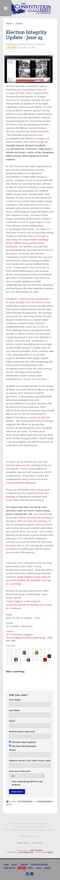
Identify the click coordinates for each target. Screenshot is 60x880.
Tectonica (48, 852)
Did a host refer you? (19, 771)
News (30, 868)
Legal (38, 868)
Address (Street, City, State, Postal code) (30, 760)
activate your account (18, 465)
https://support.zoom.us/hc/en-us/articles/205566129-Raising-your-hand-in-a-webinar (29, 605)
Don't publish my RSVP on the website (27, 783)
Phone (12, 750)
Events (19, 23)
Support (24, 865)
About (15, 865)
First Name (15, 699)
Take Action (9, 868)
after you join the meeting (32, 521)
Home (9, 23)
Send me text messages (24, 746)
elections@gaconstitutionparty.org (25, 637)
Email (12, 721)
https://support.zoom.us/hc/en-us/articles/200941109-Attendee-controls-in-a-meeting (29, 580)
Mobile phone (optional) (22, 731)
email (40, 850)
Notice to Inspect (36, 138)
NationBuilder (26, 852)
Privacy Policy (23, 843)
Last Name (14, 710)
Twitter (34, 850)
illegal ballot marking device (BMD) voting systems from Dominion (27, 243)
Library (47, 868)
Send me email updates (24, 742)
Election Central (39, 865)
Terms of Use (37, 843)
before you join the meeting (35, 517)
